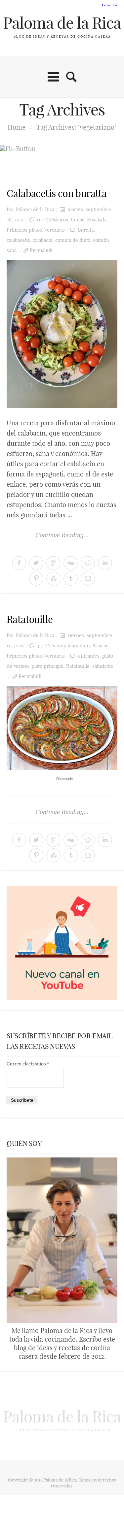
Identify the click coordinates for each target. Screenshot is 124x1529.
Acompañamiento (70, 645)
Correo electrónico (28, 1064)
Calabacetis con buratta (56, 193)
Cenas (77, 219)
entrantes (89, 656)
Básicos (60, 219)
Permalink (41, 250)
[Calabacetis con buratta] (62, 334)
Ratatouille (30, 619)
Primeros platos (24, 230)
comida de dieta (72, 240)
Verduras (54, 230)
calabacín (43, 240)
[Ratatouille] (62, 741)
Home (16, 127)
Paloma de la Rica (62, 23)
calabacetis (18, 240)
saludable (102, 666)
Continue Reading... (62, 534)
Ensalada (96, 219)
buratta (86, 230)
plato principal (47, 666)
